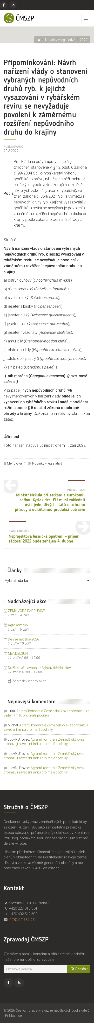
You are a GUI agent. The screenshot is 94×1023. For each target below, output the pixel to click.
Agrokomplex (18, 625)
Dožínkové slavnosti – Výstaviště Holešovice (41, 668)
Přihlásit (81, 969)
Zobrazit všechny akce (28, 681)
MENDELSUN (18, 653)
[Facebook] (3, 5)
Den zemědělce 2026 (23, 639)
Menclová (14, 463)
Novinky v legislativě (47, 463)
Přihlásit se (13, 1015)
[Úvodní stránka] (38, 40)
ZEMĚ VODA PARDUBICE (26, 611)
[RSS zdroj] (13, 5)
